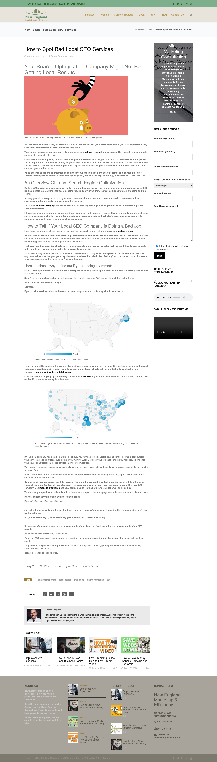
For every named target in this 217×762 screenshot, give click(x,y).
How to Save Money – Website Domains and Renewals (134, 661)
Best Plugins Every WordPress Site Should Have (135, 709)
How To (83, 701)
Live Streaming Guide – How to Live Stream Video (103, 661)
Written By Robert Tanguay (98, 758)
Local (142, 14)
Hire (153, 14)
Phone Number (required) (166, 166)
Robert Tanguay (59, 56)
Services (90, 14)
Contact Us (177, 14)
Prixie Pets (85, 376)
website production (50, 487)
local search (65, 579)
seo (150, 29)
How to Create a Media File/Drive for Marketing (92, 722)
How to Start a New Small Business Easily (70, 659)
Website (105, 14)
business (83, 685)
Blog (164, 14)
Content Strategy (123, 14)
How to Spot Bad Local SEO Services (68, 48)
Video (82, 733)
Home (141, 29)
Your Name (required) (164, 138)
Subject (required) (163, 192)
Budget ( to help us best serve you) (172, 179)
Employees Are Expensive (33, 659)
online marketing (95, 579)
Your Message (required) (166, 205)
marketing (79, 579)
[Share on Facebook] (45, 594)
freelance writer (125, 231)
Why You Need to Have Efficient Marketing (135, 727)
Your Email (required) (164, 151)
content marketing (47, 579)
